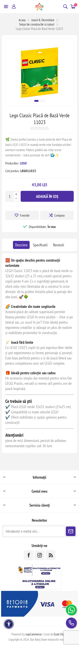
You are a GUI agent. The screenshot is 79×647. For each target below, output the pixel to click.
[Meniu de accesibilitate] (8, 624)
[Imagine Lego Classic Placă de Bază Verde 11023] (39, 104)
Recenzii (58, 244)
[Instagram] (40, 555)
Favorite (25, 215)
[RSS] (51, 555)
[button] (36, 101)
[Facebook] (29, 555)
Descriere (21, 244)
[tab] (21, 245)
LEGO (23, 163)
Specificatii (40, 244)
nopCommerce (33, 634)
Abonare (70, 531)
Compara (59, 215)
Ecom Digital (61, 634)
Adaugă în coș (47, 196)
